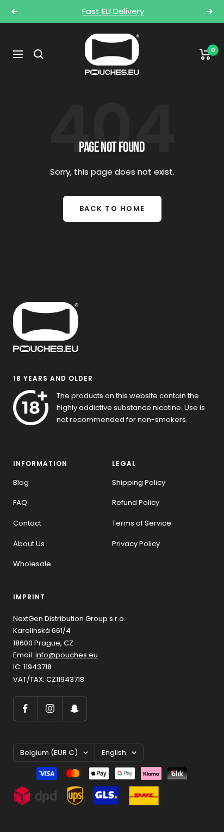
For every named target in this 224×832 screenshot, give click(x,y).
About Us (29, 544)
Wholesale (32, 564)
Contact (27, 523)
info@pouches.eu (66, 655)
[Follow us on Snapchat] (74, 708)
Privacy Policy (136, 544)
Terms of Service (141, 523)
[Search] (38, 54)
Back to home (112, 208)
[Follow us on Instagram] (50, 708)
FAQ (20, 502)
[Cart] (205, 54)
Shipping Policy (138, 482)
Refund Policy (135, 502)
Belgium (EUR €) (49, 752)
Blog (21, 482)
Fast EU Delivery (113, 11)
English (114, 752)
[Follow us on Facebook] (25, 708)
